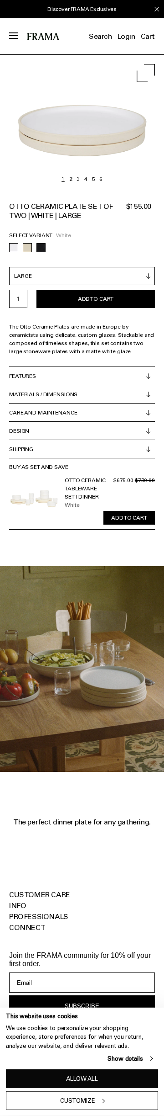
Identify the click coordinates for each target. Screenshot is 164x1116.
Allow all (82, 1078)
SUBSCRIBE (82, 1006)
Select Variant (30, 235)
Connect (27, 927)
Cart (148, 36)
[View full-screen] (146, 73)
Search (100, 36)
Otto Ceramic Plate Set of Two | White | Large (61, 211)
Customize (77, 1100)
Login (126, 36)
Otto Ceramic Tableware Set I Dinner (85, 488)
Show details (125, 1058)
